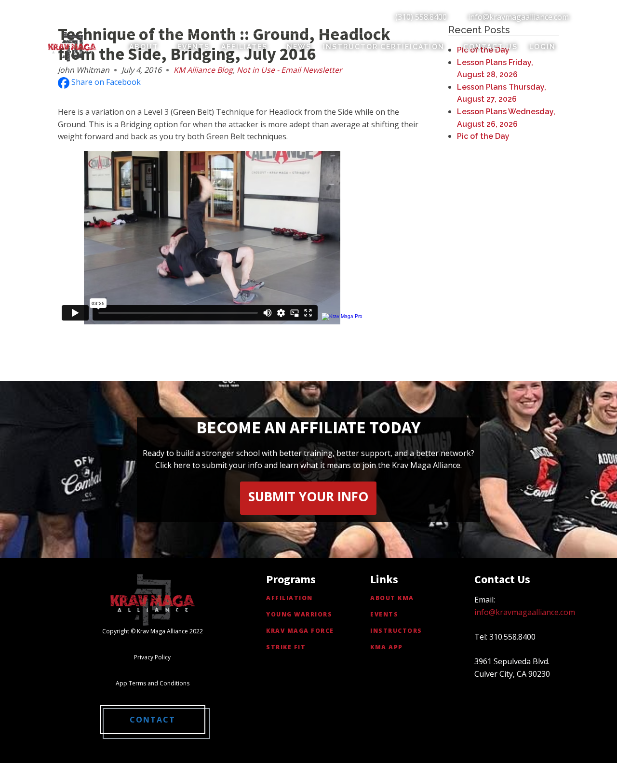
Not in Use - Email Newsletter (289, 70)
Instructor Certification (383, 47)
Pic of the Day (483, 136)
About (144, 47)
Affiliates (244, 47)
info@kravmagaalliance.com (518, 17)
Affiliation (289, 598)
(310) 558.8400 (421, 17)
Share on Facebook (105, 82)
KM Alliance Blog (203, 70)
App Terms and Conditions (152, 683)
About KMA (392, 598)
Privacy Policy (152, 657)
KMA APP (386, 647)
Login (542, 47)
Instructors (396, 631)
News (299, 47)
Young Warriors (299, 614)
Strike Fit (286, 647)
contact (152, 719)
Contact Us (490, 47)
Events (193, 47)
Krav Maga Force (300, 631)
